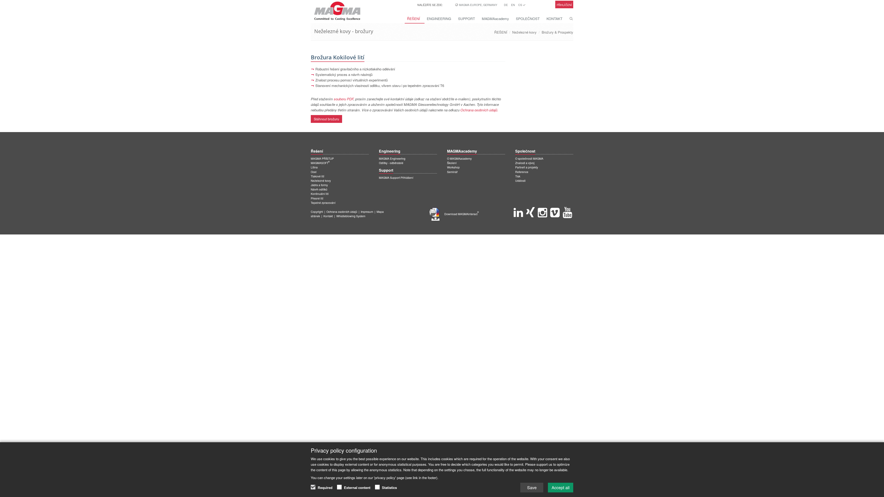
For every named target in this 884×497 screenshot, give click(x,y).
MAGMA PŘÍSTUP (322, 158)
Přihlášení (564, 5)
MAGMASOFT (320, 163)
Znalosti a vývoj (525, 163)
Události (520, 180)
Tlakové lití (317, 176)
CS (520, 5)
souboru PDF (343, 98)
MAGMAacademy (495, 18)
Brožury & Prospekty (557, 32)
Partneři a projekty (526, 167)
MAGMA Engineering (392, 158)
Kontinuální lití (320, 194)
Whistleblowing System (350, 216)
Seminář (452, 172)
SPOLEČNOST (528, 18)
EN (513, 5)
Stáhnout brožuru (326, 119)
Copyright (317, 212)
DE (506, 5)
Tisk (517, 176)
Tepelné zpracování (323, 203)
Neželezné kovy (524, 32)
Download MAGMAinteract (461, 214)
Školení (452, 163)
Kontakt (328, 216)
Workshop (453, 167)
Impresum (367, 212)
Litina (314, 167)
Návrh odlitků (319, 189)
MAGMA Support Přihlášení (396, 177)
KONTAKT (554, 18)
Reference (521, 172)
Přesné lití (317, 198)
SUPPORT (466, 18)
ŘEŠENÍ (413, 18)
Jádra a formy (319, 185)
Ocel (314, 172)
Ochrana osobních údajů (341, 212)
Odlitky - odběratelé (391, 163)
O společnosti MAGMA (529, 158)
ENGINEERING (439, 18)
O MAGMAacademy (459, 158)
